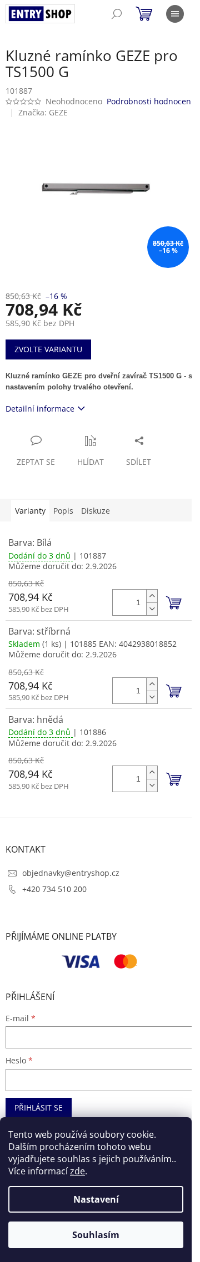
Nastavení (96, 1199)
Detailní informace (40, 408)
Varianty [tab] (30, 510)
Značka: (43, 112)
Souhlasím (95, 1235)
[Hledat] (117, 14)
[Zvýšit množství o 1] (151, 596)
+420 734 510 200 (54, 889)
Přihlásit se (38, 1107)
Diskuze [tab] (95, 510)
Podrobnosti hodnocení (150, 101)
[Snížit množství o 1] (151, 608)
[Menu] (175, 14)
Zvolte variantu (48, 349)
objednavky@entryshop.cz (70, 873)
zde (77, 1171)
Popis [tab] (63, 510)
